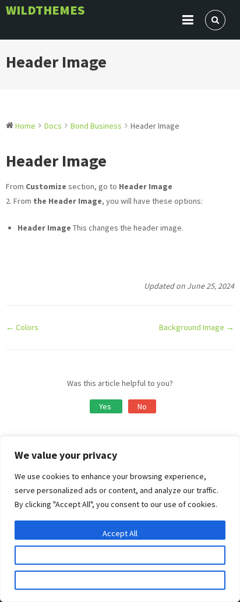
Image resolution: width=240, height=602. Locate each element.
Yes (106, 406)
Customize (120, 558)
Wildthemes (45, 10)
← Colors (22, 327)
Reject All (120, 583)
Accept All (120, 533)
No (142, 406)
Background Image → (196, 327)
